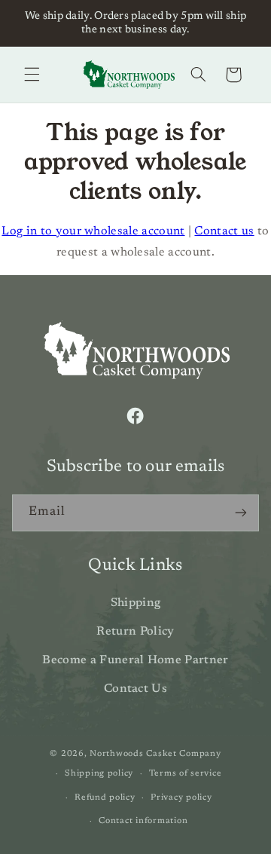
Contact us (224, 231)
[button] (31, 74)
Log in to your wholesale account (93, 231)
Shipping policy (99, 774)
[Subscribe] (241, 512)
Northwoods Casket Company (155, 754)
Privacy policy (181, 798)
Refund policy (105, 798)
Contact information (143, 821)
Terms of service (185, 774)
